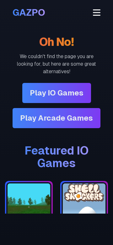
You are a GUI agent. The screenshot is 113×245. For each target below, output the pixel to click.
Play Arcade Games (56, 118)
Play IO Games (56, 93)
